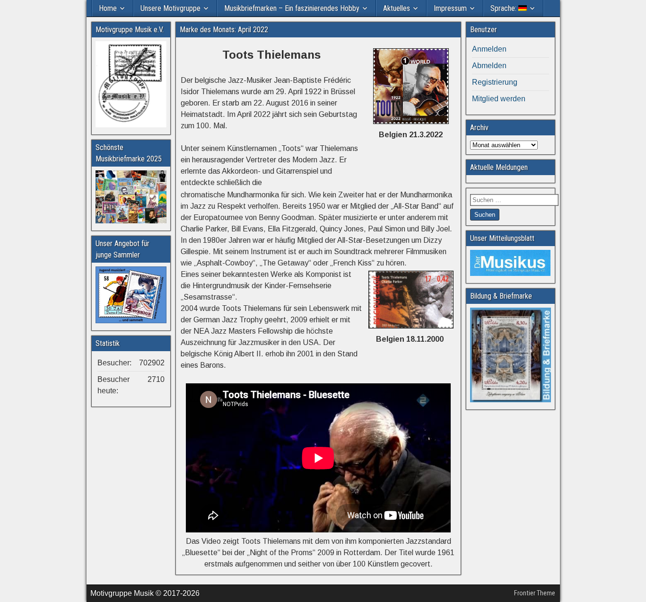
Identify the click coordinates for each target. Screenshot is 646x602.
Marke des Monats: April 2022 (224, 29)
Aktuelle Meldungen (499, 167)
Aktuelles (396, 8)
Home (108, 8)
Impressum (450, 8)
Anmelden (489, 49)
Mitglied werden (498, 99)
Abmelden (489, 66)
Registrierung (494, 82)
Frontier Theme (534, 593)
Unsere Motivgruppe (170, 8)
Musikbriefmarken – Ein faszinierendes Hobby (291, 8)
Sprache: (504, 8)
